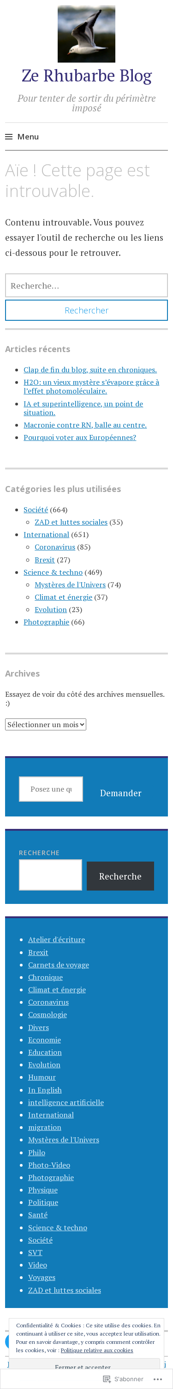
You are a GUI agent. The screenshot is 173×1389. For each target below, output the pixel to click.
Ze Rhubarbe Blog (87, 75)
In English (45, 1090)
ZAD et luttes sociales (71, 522)
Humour (42, 1077)
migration (44, 1127)
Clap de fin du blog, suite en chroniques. (90, 370)
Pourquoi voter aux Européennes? (80, 437)
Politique (43, 1202)
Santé (38, 1215)
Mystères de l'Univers (70, 584)
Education (45, 1052)
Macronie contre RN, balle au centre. (85, 425)
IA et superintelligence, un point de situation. (83, 408)
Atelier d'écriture (56, 939)
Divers (38, 1027)
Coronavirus (55, 547)
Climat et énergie (63, 597)
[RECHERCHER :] (86, 285)
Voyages (41, 1277)
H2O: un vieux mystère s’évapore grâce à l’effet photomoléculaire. (91, 386)
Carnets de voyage (58, 965)
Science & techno (53, 572)
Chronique (45, 977)
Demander (121, 793)
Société (36, 509)
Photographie (46, 622)
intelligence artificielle (66, 1102)
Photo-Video (49, 1165)
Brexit (45, 560)
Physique (43, 1190)
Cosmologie (47, 1014)
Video (37, 1265)
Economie (44, 1040)
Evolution (51, 609)
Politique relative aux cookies (97, 1350)
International (46, 534)
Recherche (39, 852)
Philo (36, 1152)
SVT (35, 1252)
